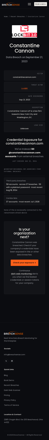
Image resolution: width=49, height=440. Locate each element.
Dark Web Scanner (12, 390)
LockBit (24, 88)
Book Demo (9, 380)
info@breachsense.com (14, 354)
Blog (6, 375)
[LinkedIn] (12, 361)
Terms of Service (11, 405)
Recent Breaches (18, 16)
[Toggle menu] (29, 4)
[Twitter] (6, 361)
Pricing (7, 395)
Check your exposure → (24, 262)
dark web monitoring (21, 273)
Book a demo (40, 4)
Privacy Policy (10, 400)
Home (6, 16)
